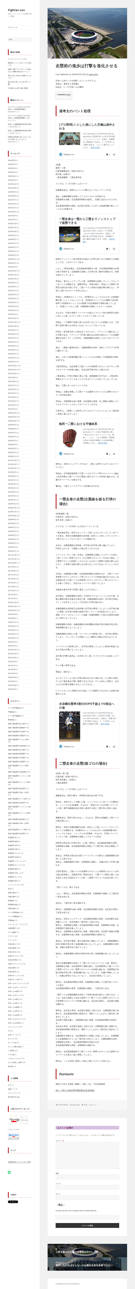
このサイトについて (15, 1058)
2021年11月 (12, 369)
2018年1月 (12, 551)
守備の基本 (12, 897)
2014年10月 (12, 677)
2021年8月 (12, 381)
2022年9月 (12, 330)
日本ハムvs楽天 (13, 999)
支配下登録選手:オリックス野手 (19, 813)
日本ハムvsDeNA (14, 1023)
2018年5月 (12, 535)
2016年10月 (12, 610)
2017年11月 (12, 559)
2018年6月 (12, 531)
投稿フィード (12, 1089)
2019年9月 (12, 472)
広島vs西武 (12, 968)
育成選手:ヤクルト (14, 853)
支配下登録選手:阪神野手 (17, 754)
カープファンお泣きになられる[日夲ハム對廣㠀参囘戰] (19, 108)
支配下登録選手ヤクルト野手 (18, 765)
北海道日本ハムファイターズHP (19, 1162)
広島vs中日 (12, 952)
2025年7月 (12, 200)
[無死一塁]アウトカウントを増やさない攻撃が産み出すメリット (19, 70)
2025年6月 (12, 204)
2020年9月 (12, 425)
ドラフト (11, 936)
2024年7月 (12, 243)
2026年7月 (12, 164)
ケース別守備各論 (14, 708)
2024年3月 (12, 259)
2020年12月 (12, 413)
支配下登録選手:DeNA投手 (17, 746)
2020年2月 (12, 452)
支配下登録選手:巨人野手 (17, 750)
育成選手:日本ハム (14, 873)
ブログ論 (11, 1054)
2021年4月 (12, 397)
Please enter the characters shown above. (76, 1211)
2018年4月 (12, 539)
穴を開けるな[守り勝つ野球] (18, 88)
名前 (57, 1173)
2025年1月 (12, 219)
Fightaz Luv (16, 10)
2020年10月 (12, 421)
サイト (58, 1194)
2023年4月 (12, 302)
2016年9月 (12, 614)
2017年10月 (12, 563)
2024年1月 (12, 267)
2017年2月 (12, 594)
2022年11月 (12, 322)
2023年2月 (12, 310)
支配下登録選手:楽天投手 (17, 803)
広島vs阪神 (12, 948)
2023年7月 (12, 290)
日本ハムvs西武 (13, 991)
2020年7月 (12, 433)
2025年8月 (12, 196)
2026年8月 (12, 160)
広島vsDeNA (12, 960)
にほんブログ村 (13, 1138)
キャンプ (11, 1039)
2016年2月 (12, 642)
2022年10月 (12, 326)
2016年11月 (12, 606)
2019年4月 (12, 492)
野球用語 (11, 720)
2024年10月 (12, 231)
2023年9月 (12, 283)
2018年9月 (12, 519)
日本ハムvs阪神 (13, 1007)
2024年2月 (12, 263)
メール (58, 1183)
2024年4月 (12, 255)
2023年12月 (12, 271)
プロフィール (12, 27)
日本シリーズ (12, 1035)
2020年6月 (12, 437)
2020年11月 (12, 417)
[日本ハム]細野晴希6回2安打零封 (19, 124)
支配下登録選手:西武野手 (17, 819)
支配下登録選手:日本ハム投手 (18, 792)
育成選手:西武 (13, 869)
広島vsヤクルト (13, 956)
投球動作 (11, 900)
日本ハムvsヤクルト (15, 1019)
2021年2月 (12, 405)
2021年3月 (12, 401)
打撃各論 (11, 920)
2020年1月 (12, 456)
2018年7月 (12, 527)
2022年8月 (12, 334)
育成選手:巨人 (13, 837)
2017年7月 (12, 575)
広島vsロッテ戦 (13, 979)
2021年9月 (12, 377)
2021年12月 (12, 366)
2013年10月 (12, 685)
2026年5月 (12, 172)
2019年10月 (12, 468)
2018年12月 (12, 508)
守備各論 (11, 712)
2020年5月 (12, 440)
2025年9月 (12, 192)
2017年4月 (12, 587)
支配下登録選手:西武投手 (17, 788)
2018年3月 (12, 543)
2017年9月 (12, 567)
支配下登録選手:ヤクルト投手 (18, 739)
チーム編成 (12, 932)
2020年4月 (12, 444)
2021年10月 (12, 373)
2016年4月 (12, 634)
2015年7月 (12, 665)
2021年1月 (12, 409)
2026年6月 (12, 168)
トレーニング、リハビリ (16, 924)
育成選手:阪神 (13, 841)
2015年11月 (12, 654)
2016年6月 (12, 626)
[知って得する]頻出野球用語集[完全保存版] (75, 1090)
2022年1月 (12, 362)
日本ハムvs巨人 (13, 1003)
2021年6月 (12, 389)
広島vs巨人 (12, 944)
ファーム (11, 940)
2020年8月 (12, 429)
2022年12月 (12, 318)
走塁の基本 (12, 893)
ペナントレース (13, 1027)
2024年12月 (12, 223)
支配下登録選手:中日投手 (17, 731)
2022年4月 (12, 350)
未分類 (10, 1066)
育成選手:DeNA (13, 857)
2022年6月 (12, 342)
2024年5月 (12, 251)
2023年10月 (12, 279)
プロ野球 (11, 1050)
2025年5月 (12, 208)
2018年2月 (12, 547)
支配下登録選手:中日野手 (17, 758)
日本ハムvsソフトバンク (16, 983)
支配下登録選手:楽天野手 (17, 833)
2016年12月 (12, 602)
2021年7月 (12, 385)
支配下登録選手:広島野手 (17, 762)
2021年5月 (12, 393)
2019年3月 (12, 496)
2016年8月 (12, 618)
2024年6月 (12, 247)
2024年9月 (12, 235)
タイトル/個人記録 (14, 1047)
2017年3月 (12, 590)
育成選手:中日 (13, 845)
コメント (60, 1141)
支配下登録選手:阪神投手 (17, 728)
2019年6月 (12, 484)
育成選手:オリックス (15, 865)
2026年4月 (12, 176)
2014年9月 (12, 681)
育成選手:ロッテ (13, 877)
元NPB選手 (12, 928)
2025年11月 (12, 184)
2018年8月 (12, 523)
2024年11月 (12, 227)
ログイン (11, 1085)
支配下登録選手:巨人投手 (17, 724)
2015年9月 (12, 661)
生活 (9, 889)
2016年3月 (12, 638)
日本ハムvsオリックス (16, 987)
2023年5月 (12, 298)
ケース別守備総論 (14, 716)
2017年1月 (12, 598)
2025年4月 (12, 212)
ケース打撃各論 (13, 912)
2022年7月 (12, 338)
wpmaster (93, 74)
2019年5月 (12, 488)
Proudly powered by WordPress (68, 1284)
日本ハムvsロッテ (14, 995)
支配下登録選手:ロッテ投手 (17, 799)
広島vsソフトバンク (15, 964)
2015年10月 (12, 657)
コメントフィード (14, 1093)
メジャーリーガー (14, 885)
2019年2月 (12, 500)
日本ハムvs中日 (13, 1011)
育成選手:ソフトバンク (16, 861)
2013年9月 (12, 689)
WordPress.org (13, 1097)
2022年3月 (12, 354)
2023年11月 (12, 275)
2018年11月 (12, 512)
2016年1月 (12, 646)
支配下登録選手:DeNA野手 (17, 772)
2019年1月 (12, 504)
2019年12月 (12, 460)
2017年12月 (12, 555)
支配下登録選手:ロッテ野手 (17, 829)
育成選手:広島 (13, 849)
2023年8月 (12, 287)
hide (68, 94)
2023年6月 (12, 294)
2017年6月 (12, 579)
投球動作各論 (12, 904)
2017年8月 (12, 571)
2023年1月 (12, 314)
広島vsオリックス (14, 975)
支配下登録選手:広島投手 (17, 735)
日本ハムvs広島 (13, 1015)
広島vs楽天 (12, 972)
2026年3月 (12, 180)
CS (9, 1031)
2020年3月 (12, 448)
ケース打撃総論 (13, 916)
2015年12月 (12, 650)
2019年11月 (12, 464)
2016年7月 (12, 622)
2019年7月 (12, 480)
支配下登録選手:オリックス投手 (19, 782)
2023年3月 (12, 306)
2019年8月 (12, 476)
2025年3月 (12, 216)
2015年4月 (12, 669)
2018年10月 (12, 516)
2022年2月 (12, 358)
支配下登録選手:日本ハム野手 (18, 823)
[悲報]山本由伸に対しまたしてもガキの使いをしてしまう (19, 138)
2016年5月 (12, 630)
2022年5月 (12, 346)
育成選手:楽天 (13, 881)
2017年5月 (12, 583)
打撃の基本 (12, 908)
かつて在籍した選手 (15, 1062)
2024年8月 (12, 239)
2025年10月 (12, 188)
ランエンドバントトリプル (17, 59)
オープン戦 (12, 1043)
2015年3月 (12, 673)
